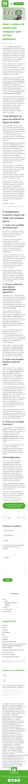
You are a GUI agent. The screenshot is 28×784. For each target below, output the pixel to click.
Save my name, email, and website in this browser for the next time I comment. (14, 547)
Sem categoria (7, 611)
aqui (14, 406)
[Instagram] (18, 780)
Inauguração (8, 609)
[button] (11, 4)
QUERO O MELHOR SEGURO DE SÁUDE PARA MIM (14, 506)
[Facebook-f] (9, 780)
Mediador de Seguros (11, 602)
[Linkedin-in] (15, 780)
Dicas (6, 601)
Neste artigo (6, 461)
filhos (6, 401)
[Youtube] (12, 780)
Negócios (7, 604)
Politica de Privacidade (14, 777)
